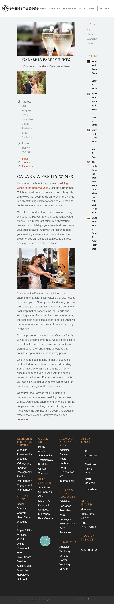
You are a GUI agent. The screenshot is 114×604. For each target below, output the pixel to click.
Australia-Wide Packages (65, 515)
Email (25, 158)
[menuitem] (14, 8)
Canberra (64, 463)
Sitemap (43, 473)
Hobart (63, 458)
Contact (42, 468)
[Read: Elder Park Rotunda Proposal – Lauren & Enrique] (89, 62)
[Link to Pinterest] (88, 599)
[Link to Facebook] (78, 599)
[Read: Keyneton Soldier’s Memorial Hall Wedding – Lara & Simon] (89, 94)
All (88, 29)
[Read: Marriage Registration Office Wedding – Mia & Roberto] (89, 130)
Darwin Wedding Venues (64, 564)
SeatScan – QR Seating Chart (45, 492)
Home (41, 446)
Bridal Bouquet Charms (22, 508)
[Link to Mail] (95, 599)
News (90, 34)
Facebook (27, 166)
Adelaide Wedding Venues (64, 551)
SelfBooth (22, 579)
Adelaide (64, 449)
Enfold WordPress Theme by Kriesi (41, 600)
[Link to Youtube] (85, 599)
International (66, 480)
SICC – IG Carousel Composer (44, 505)
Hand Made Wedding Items (24, 522)
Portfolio (43, 464)
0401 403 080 (90, 481)
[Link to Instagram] (82, 599)
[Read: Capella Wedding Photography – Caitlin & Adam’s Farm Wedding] (89, 218)
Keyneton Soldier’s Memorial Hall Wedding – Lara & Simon (97, 109)
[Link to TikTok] (92, 599)
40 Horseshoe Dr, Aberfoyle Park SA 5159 (91, 462)
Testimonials (45, 459)
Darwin (63, 454)
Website (26, 162)
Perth (62, 467)
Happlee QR (24, 574)
